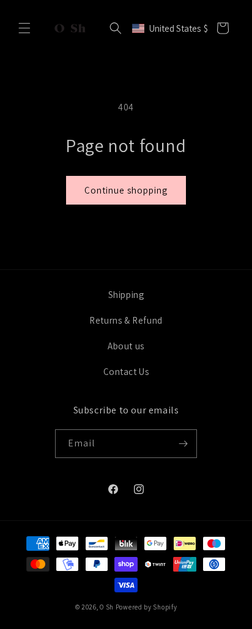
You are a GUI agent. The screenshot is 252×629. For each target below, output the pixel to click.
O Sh (108, 607)
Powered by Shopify (146, 607)
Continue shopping (126, 190)
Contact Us (126, 371)
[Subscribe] (182, 443)
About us (126, 346)
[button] (24, 28)
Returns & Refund (126, 320)
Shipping (126, 294)
